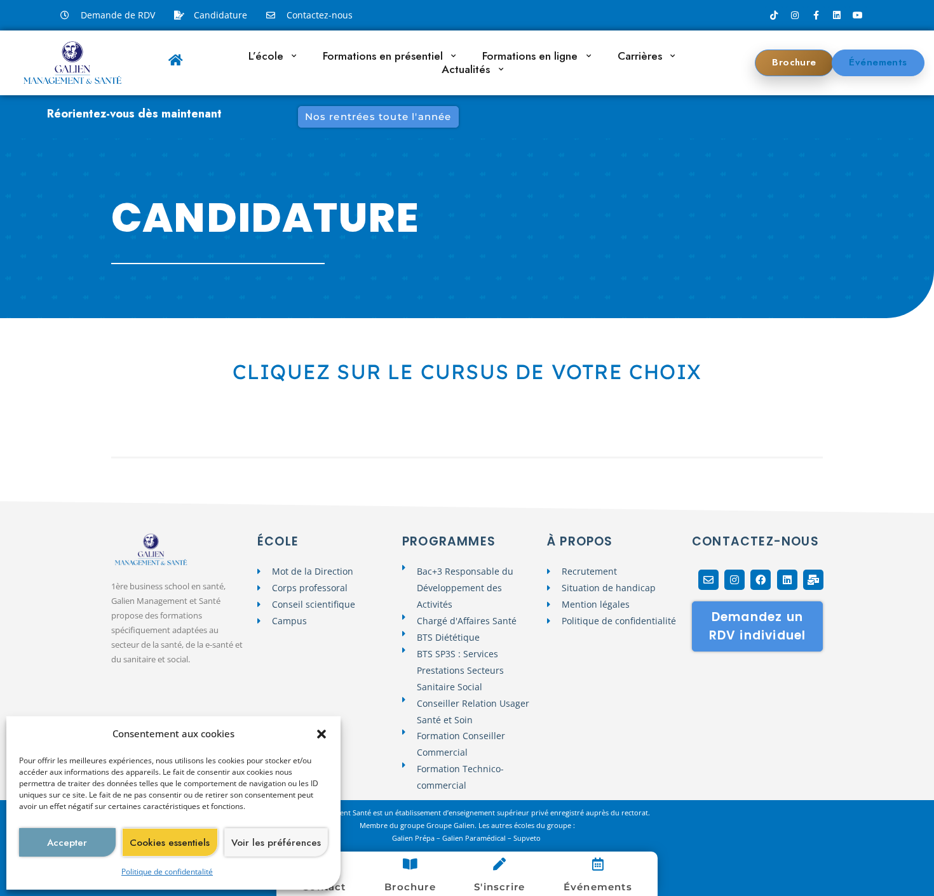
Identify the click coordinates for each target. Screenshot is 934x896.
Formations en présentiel (383, 56)
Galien (402, 838)
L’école (265, 56)
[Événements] (598, 864)
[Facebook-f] (816, 15)
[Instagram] (795, 15)
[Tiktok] (774, 15)
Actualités (466, 69)
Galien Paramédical (474, 838)
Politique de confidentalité (167, 871)
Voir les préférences (276, 843)
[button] (321, 734)
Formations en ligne (530, 56)
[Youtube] (858, 15)
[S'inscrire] (499, 864)
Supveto (528, 838)
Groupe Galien (450, 825)
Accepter (67, 843)
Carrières (640, 56)
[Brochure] (410, 864)
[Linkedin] (837, 15)
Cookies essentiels (170, 843)
